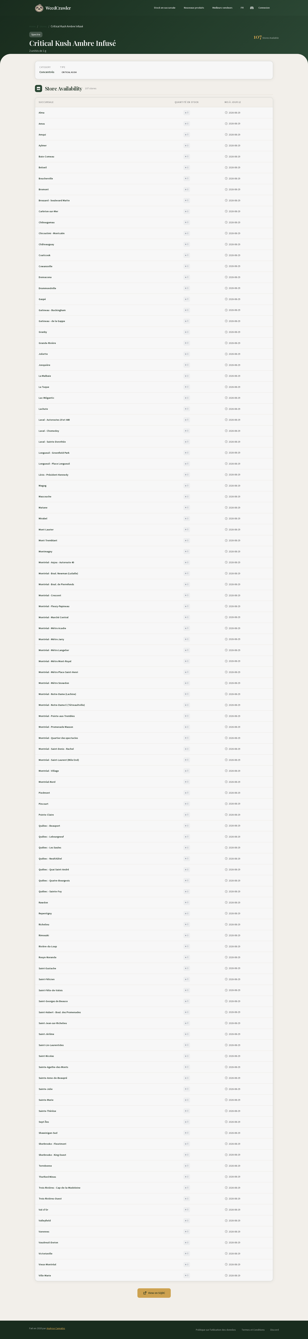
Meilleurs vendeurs (222, 8)
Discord (274, 1330)
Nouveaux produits (194, 8)
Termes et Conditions (253, 1330)
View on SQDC (156, 1293)
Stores (43, 26)
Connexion (264, 8)
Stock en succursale (164, 8)
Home (32, 26)
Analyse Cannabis (56, 1328)
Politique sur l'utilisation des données (216, 1330)
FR (242, 8)
